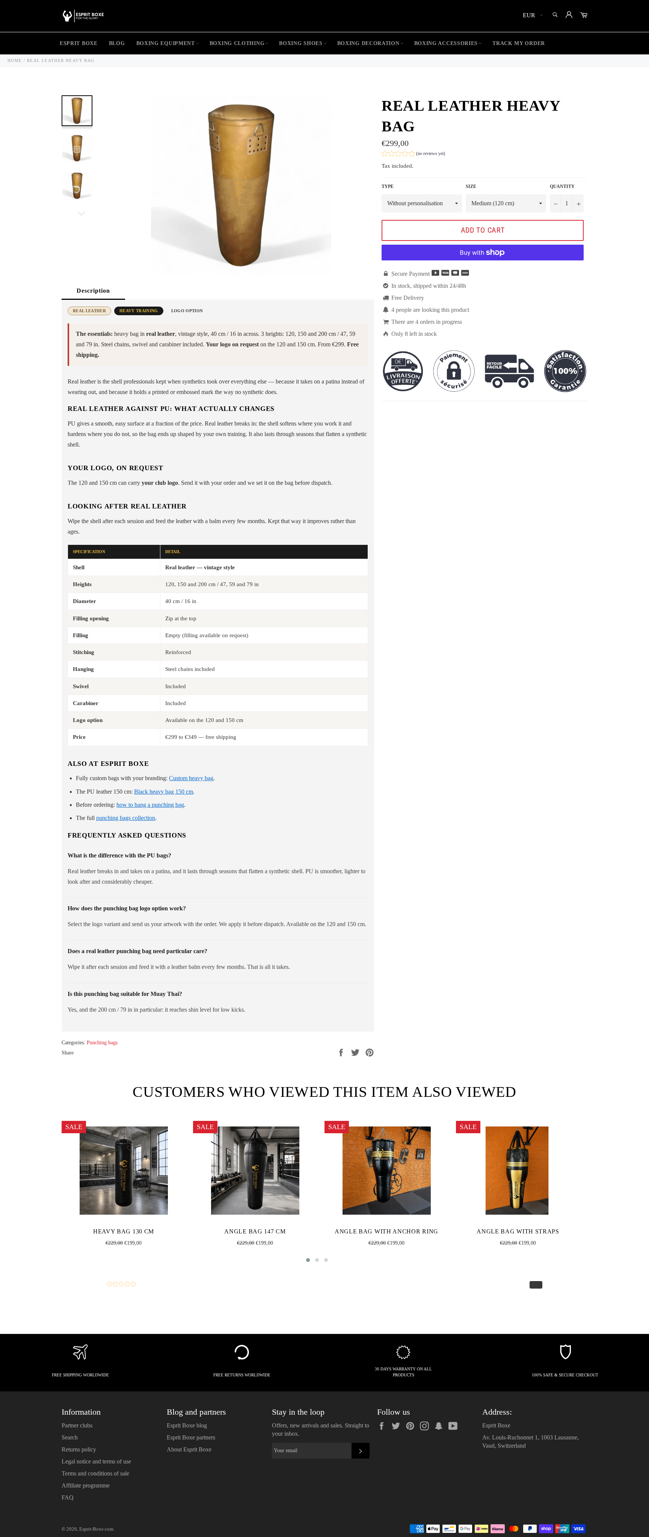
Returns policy (79, 1449)
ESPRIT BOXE (79, 43)
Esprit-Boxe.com (96, 1529)
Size (471, 186)
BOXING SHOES (300, 43)
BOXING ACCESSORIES (446, 43)
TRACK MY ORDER (518, 43)
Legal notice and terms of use (96, 1461)
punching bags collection (125, 818)
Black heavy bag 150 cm (163, 791)
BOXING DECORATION (368, 43)
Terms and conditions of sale (95, 1473)
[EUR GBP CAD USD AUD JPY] (532, 16)
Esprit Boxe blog (187, 1425)
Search (70, 1437)
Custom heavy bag (191, 778)
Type (388, 186)
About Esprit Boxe (189, 1449)
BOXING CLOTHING (237, 43)
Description (93, 290)
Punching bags (102, 1042)
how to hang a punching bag (150, 805)
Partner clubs (77, 1425)
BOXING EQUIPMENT (165, 43)
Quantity (562, 186)
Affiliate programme (86, 1485)
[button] (413, 154)
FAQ (68, 1497)
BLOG (117, 43)
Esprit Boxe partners (191, 1437)
